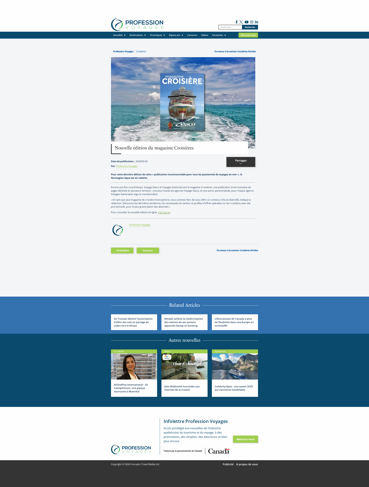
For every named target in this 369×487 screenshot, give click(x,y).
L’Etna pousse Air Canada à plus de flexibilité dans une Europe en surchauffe (234, 322)
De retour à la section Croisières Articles (235, 51)
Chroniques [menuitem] (156, 35)
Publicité (228, 464)
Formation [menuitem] (217, 35)
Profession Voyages (123, 51)
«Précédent (122, 250)
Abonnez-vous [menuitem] (248, 35)
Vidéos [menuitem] (204, 35)
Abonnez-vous (245, 439)
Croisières (141, 51)
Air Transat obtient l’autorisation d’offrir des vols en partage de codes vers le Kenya (133, 322)
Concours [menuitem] (192, 35)
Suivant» (148, 250)
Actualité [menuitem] (118, 35)
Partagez (241, 160)
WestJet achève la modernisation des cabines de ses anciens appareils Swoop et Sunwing (183, 322)
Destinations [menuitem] (136, 35)
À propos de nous (247, 464)
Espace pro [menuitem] (174, 35)
